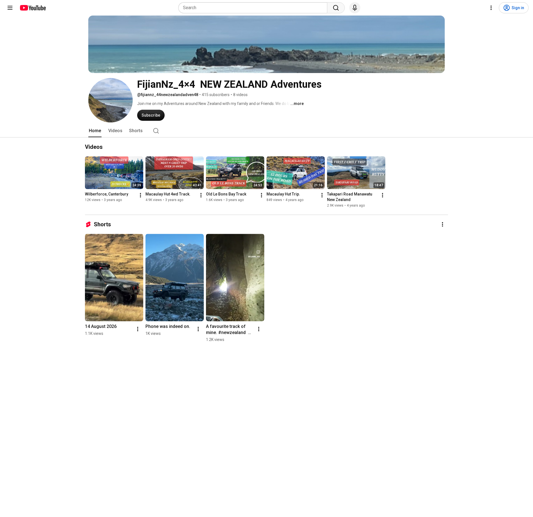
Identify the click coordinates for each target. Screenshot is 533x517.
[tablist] (266, 130)
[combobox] (254, 7)
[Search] (336, 7)
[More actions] (140, 195)
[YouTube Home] (33, 8)
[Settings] (491, 7)
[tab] (95, 130)
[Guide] (10, 7)
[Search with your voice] (354, 7)
